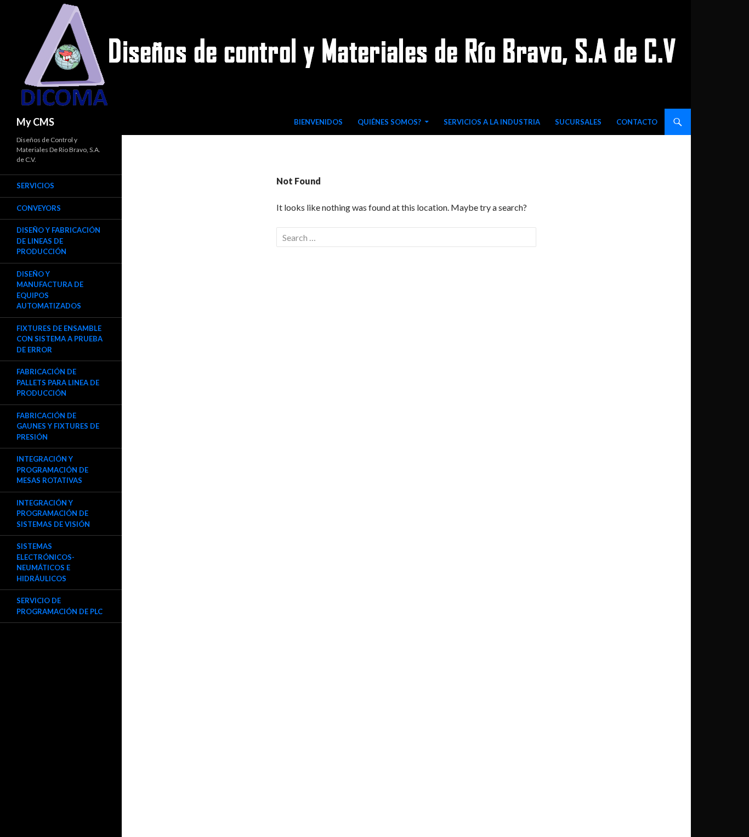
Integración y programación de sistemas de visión (53, 513)
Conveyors (38, 208)
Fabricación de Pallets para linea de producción (57, 382)
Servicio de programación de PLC (59, 606)
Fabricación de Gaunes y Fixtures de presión (57, 426)
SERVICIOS (35, 185)
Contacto (636, 121)
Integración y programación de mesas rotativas (52, 469)
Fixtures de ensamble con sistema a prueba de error (59, 339)
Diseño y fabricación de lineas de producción (58, 241)
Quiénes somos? (389, 121)
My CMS (35, 122)
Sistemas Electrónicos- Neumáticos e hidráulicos (45, 562)
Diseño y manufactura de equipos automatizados (49, 290)
